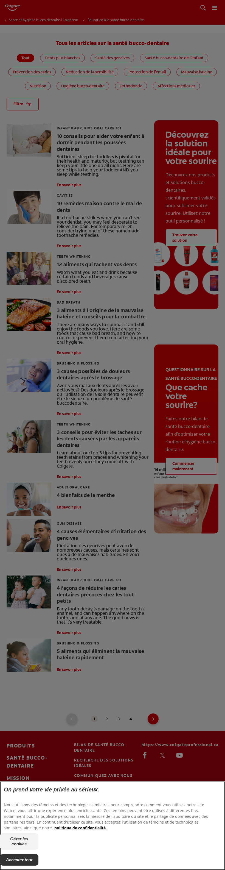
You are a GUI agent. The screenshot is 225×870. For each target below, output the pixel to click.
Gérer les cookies (19, 841)
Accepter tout (19, 859)
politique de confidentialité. (80, 827)
